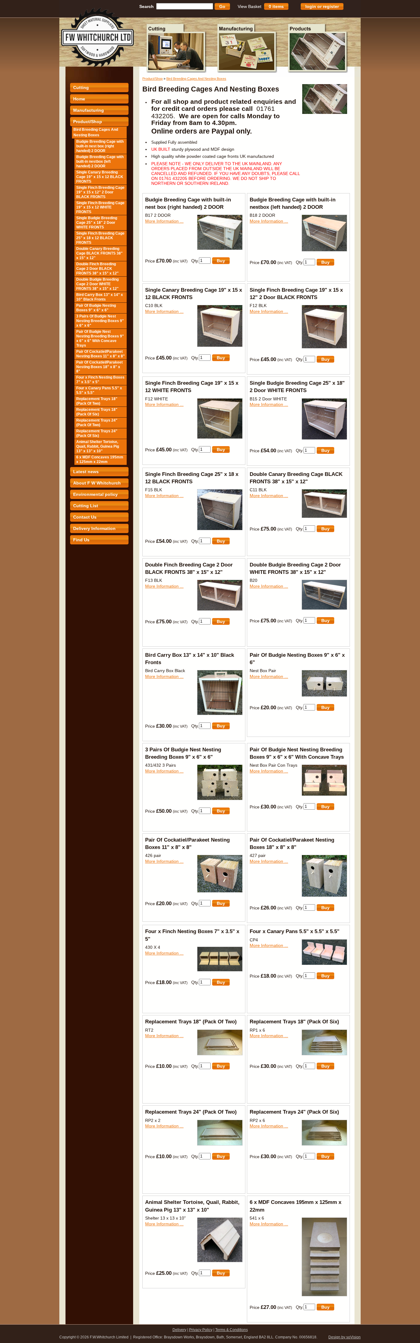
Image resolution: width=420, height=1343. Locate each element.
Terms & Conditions (231, 1330)
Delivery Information (94, 528)
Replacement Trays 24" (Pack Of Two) (96, 422)
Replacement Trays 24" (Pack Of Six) (96, 433)
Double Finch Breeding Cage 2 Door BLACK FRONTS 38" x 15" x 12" (97, 268)
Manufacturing (88, 110)
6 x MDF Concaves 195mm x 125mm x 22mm (99, 459)
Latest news (86, 471)
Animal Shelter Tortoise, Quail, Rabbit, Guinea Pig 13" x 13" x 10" (97, 446)
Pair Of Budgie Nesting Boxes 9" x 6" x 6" (96, 308)
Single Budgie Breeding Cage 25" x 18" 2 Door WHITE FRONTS (96, 222)
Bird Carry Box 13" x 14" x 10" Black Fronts (99, 297)
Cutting (81, 87)
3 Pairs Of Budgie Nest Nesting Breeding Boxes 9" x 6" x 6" (100, 320)
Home (79, 98)
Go (222, 6)
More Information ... (164, 221)
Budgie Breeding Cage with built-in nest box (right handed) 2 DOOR (100, 146)
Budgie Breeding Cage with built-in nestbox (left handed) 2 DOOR (100, 161)
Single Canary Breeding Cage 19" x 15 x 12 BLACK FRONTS (99, 176)
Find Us (81, 539)
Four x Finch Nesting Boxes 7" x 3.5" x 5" (100, 380)
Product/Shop (87, 121)
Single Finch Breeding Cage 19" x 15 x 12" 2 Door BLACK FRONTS (100, 192)
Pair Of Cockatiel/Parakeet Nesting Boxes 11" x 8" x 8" (100, 354)
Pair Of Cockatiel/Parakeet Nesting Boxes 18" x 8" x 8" (99, 366)
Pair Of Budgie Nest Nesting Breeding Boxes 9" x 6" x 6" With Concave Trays (100, 338)
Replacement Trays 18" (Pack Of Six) (96, 412)
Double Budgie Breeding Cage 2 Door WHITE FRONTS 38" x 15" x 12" (97, 284)
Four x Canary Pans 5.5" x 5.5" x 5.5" (99, 390)
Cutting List (85, 505)
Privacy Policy (200, 1330)
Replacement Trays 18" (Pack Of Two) (96, 401)
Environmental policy (95, 494)
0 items (276, 6)
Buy (221, 260)
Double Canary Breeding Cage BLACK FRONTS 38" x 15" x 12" (99, 253)
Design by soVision (344, 1337)
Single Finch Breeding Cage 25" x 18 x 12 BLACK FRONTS (100, 238)
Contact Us (85, 517)
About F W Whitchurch (97, 483)
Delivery (179, 1330)
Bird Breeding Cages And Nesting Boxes (95, 132)
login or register (322, 6)
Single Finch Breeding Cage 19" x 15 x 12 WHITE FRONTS (100, 207)
